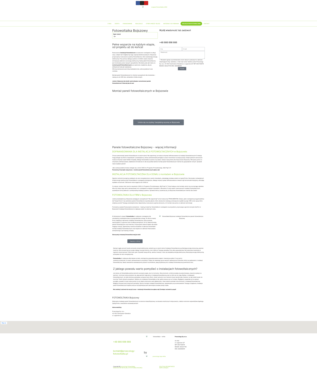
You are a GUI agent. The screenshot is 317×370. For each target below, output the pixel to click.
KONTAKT (207, 23)
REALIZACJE (139, 23)
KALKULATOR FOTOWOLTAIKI (191, 23)
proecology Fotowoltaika (128, 366)
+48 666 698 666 (168, 42)
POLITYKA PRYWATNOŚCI (167, 366)
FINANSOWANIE (127, 23)
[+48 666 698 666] (115, 338)
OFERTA (117, 23)
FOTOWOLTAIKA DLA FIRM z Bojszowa (132, 195)
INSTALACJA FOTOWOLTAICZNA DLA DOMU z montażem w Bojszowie (148, 174)
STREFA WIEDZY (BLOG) (153, 23)
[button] (158, 151)
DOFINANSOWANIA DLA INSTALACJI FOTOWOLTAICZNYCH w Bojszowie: (149, 151)
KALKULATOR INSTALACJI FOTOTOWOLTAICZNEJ (127, 368)
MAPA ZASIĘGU (163, 368)
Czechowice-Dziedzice (186, 340)
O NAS (109, 23)
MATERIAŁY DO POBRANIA (171, 23)
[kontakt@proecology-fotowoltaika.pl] (115, 347)
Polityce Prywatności (198, 79)
